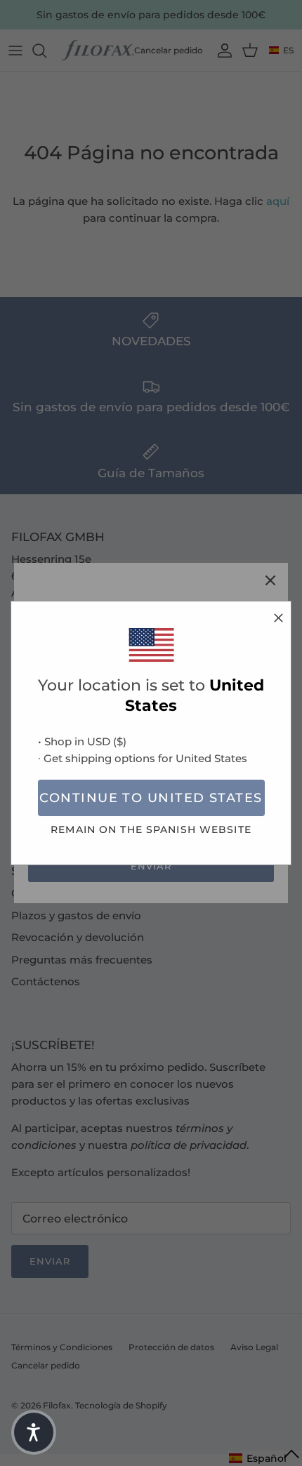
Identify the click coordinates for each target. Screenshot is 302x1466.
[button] (33, 1432)
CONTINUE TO (150, 798)
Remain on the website (151, 829)
